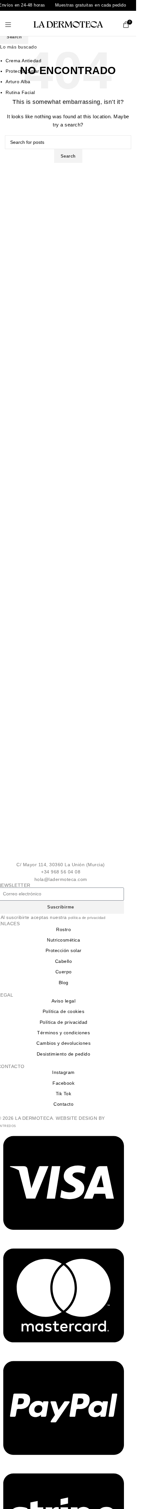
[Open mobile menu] (8, 24)
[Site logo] (68, 24)
